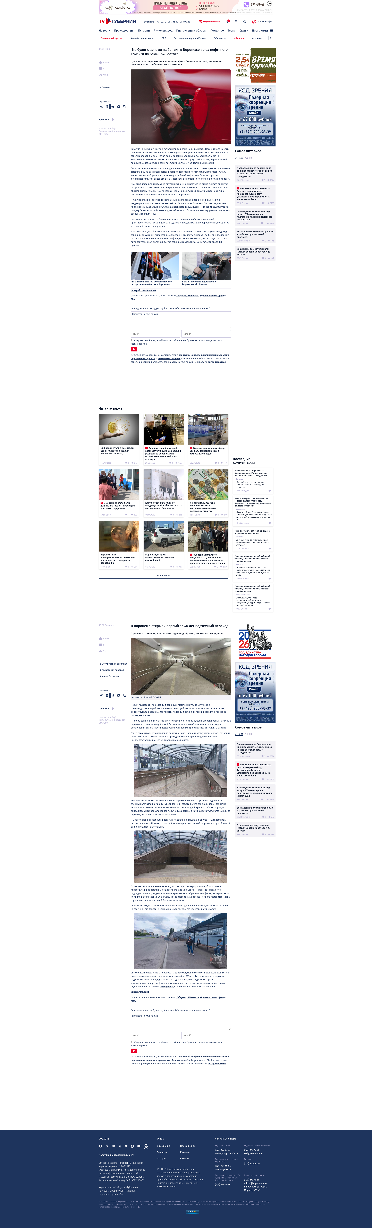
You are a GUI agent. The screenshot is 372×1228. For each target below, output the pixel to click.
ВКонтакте (193, 295)
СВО (164, 38)
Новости (104, 30)
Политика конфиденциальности (116, 1155)
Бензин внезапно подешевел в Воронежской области (199, 283)
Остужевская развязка (114, 663)
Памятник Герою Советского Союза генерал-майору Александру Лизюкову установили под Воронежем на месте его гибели (254, 194)
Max (133, 299)
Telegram (181, 295)
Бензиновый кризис (112, 38)
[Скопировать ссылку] (124, 106)
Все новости (163, 575)
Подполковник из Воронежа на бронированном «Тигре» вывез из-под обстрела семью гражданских (254, 172)
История (161, 1158)
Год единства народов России (190, 38)
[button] (271, 38)
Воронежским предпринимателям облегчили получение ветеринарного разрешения (118, 558)
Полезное (217, 30)
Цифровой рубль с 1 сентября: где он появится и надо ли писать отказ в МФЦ (117, 451)
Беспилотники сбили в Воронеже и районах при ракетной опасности (255, 234)
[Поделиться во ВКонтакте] (101, 106)
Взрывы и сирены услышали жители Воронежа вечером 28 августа (253, 252)
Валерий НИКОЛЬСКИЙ (143, 290)
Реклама (184, 1158)
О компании (163, 1146)
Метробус (257, 38)
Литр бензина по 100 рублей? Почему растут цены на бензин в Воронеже (151, 283)
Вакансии (162, 1152)
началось (198, 972)
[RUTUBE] (126, 1146)
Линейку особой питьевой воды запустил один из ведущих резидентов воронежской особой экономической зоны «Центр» (163, 454)
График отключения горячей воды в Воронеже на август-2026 (252, 532)
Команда (185, 1152)
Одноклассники (208, 295)
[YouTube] (139, 1146)
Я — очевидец (163, 30)
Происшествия (124, 30)
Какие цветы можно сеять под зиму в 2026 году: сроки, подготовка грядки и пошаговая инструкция (254, 215)
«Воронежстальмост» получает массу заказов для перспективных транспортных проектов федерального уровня (207, 558)
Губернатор (220, 38)
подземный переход (113, 670)
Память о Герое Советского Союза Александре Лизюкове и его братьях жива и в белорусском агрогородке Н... (253, 516)
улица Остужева (110, 676)
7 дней (248, 157)
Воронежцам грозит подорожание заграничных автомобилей (160, 557)
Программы (260, 30)
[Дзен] (100, 1146)
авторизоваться (217, 362)
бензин (106, 87)
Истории (144, 30)
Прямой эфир (265, 21)
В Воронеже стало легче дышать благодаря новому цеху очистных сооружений (118, 506)
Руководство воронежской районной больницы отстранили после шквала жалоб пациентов (252, 558)
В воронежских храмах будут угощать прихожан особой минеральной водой (207, 451)
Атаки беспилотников (142, 38)
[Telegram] (107, 1146)
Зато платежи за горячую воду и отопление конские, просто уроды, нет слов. (252, 542)
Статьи (243, 30)
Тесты (232, 30)
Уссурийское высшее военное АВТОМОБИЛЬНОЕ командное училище (250, 484)
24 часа (239, 157)
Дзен (220, 295)
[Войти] (236, 21)
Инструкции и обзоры (191, 30)
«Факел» (239, 38)
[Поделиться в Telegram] (112, 106)
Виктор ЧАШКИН (140, 992)
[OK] (119, 1146)
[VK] (113, 1146)
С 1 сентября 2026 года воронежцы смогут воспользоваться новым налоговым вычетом (203, 506)
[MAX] (132, 1146)
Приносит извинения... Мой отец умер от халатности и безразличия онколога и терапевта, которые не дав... (253, 571)
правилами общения (169, 358)
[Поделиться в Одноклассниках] (107, 106)
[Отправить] (134, 349)
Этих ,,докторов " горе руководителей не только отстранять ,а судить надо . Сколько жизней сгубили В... (253, 601)
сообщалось (144, 733)
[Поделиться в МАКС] (118, 106)
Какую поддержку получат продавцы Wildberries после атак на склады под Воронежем (163, 505)
